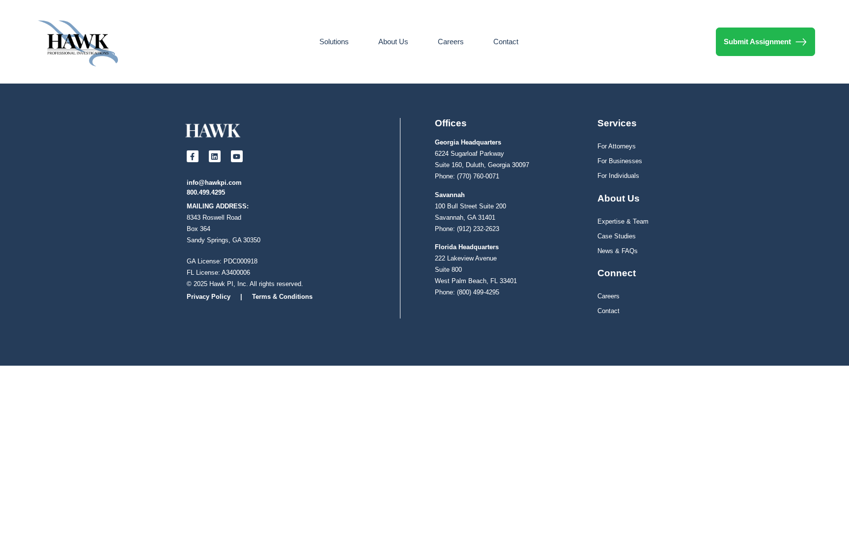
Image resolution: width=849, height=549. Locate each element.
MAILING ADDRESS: (218, 206)
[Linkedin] (215, 156)
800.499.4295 (206, 192)
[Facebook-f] (192, 156)
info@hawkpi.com (214, 182)
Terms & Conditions (282, 296)
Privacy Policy (208, 296)
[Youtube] (237, 156)
